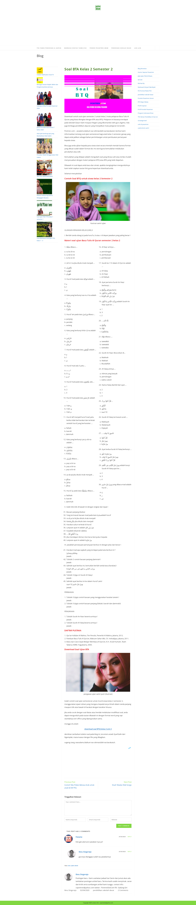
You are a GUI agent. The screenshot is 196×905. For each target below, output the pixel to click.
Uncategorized (142, 120)
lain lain (140, 80)
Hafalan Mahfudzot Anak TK (45, 75)
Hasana (79, 837)
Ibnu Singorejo (85, 852)
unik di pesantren (143, 124)
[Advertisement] (98, 30)
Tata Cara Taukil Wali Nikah (45, 176)
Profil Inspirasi (142, 106)
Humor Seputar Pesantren (146, 72)
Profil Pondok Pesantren (145, 109)
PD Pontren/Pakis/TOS (144, 91)
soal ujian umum (73, 865)
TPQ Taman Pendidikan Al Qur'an (148, 117)
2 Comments (123, 890)
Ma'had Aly (141, 83)
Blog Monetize (142, 68)
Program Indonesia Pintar (145, 113)
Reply (130, 836)
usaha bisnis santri (143, 128)
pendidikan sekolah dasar (103, 890)
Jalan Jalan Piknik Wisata (145, 76)
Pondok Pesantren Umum (146, 98)
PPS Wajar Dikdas (143, 102)
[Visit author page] (68, 877)
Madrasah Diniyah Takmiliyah (146, 87)
